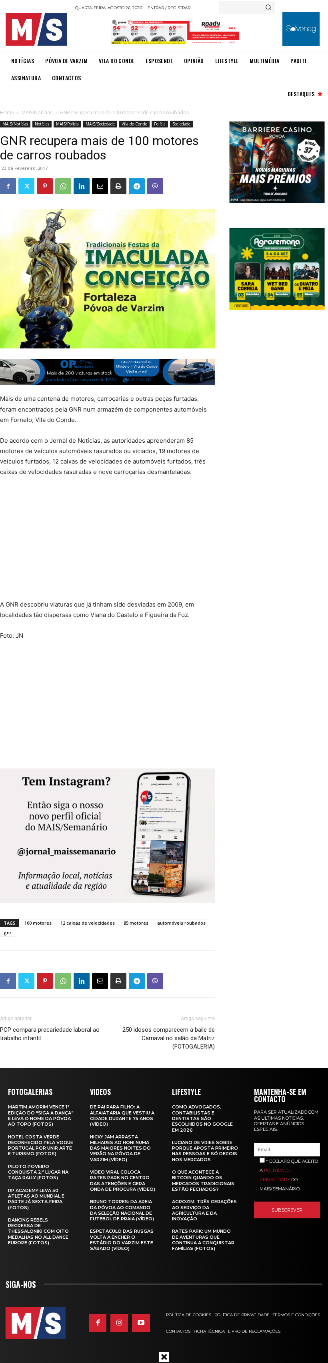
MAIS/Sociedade (100, 124)
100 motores (38, 923)
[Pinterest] (45, 186)
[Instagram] (119, 1323)
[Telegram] (137, 186)
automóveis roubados (181, 923)
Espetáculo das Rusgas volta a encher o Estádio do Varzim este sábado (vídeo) (122, 1239)
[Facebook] (8, 186)
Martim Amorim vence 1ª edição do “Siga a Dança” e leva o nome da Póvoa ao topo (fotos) (41, 1115)
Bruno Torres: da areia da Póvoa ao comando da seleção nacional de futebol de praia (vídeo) (122, 1210)
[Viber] (155, 186)
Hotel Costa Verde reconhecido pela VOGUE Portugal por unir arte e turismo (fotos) (40, 1145)
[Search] (268, 7)
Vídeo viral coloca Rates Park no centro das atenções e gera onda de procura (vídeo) (122, 1180)
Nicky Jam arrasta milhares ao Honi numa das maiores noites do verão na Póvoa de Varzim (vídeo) (120, 1148)
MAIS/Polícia (67, 124)
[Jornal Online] (38, 29)
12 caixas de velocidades (87, 923)
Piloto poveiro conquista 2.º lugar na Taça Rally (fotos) (38, 1172)
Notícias (42, 124)
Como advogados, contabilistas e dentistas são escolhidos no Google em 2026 (202, 1118)
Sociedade (181, 124)
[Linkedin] (82, 186)
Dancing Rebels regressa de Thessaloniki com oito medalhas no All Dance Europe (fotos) (38, 1231)
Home (7, 112)
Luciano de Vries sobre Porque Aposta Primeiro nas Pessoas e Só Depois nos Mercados (205, 1151)
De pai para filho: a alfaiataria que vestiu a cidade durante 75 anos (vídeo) (122, 1115)
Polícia (160, 124)
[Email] (100, 186)
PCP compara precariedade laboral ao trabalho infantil (50, 1034)
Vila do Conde (134, 124)
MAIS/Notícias (37, 112)
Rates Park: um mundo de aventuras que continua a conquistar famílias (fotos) (203, 1239)
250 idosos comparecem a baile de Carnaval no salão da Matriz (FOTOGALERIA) (168, 1038)
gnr (8, 932)
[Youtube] (141, 1323)
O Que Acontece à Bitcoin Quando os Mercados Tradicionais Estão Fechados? (203, 1180)
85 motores (136, 923)
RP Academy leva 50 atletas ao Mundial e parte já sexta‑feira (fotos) (36, 1199)
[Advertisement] (97, 543)
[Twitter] (26, 186)
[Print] (118, 186)
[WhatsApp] (63, 186)
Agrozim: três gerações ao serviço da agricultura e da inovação (204, 1210)
